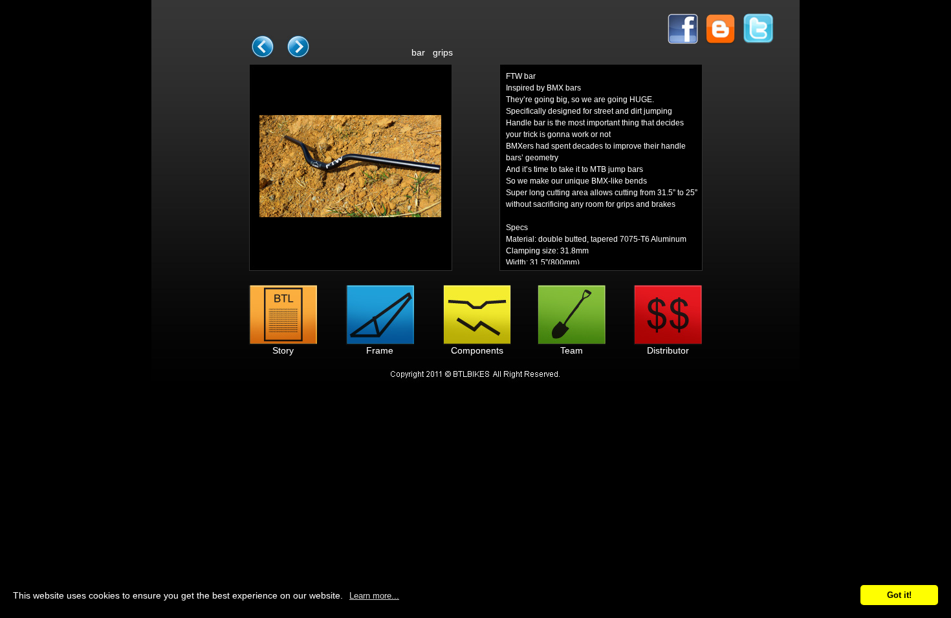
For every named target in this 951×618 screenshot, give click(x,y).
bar (418, 52)
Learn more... (374, 596)
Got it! (899, 595)
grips (443, 52)
